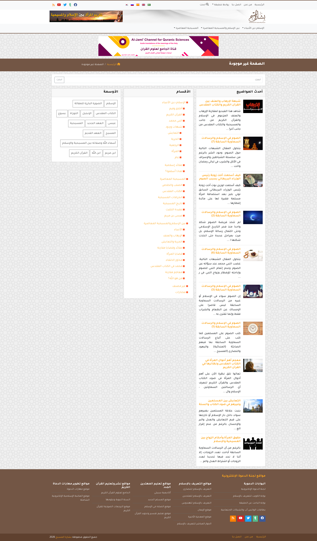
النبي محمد (175, 120)
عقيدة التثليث (174, 209)
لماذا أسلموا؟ (173, 171)
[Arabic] (149, 5)
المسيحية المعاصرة (187, 28)
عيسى (112, 123)
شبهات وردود (174, 127)
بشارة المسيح (64, 537)
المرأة (175, 151)
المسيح (111, 133)
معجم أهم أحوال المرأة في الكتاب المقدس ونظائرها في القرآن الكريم (221, 364)
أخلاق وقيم (175, 108)
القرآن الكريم (174, 114)
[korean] (126, 5)
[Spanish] (138, 5)
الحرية (175, 139)
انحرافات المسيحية (170, 197)
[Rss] (53, 5)
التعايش (173, 133)
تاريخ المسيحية (172, 203)
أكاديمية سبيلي (162, 493)
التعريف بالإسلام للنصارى (197, 489)
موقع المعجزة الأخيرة (199, 517)
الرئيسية (259, 5)
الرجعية (174, 145)
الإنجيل (86, 113)
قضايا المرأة (174, 254)
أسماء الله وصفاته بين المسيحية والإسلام (89, 143)
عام (177, 157)
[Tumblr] (70, 5)
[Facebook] (75, 5)
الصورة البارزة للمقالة (88, 103)
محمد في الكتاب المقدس (166, 266)
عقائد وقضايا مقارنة (169, 248)
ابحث (203, 5)
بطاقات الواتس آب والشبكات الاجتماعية (243, 510)
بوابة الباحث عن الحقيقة (252, 503)
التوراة (74, 113)
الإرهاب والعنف (172, 235)
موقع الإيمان (204, 510)
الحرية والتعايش (171, 241)
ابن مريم (110, 153)
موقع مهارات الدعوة (78, 489)
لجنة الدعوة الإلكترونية (253, 489)
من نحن (248, 5)
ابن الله (96, 153)
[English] (143, 5)
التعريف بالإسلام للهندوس (196, 503)
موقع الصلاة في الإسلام (157, 507)
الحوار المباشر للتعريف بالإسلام (194, 524)
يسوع (62, 113)
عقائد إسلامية (173, 165)
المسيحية (76, 123)
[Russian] (132, 5)
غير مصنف (179, 286)
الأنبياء (178, 229)
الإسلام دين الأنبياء (254, 28)
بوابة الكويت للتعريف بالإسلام (249, 496)
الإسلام (111, 103)
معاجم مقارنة (173, 272)
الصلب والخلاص (172, 185)
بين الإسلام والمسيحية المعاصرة (221, 28)
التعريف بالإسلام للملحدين (196, 496)
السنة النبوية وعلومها (118, 500)
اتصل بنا (236, 5)
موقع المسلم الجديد (159, 500)
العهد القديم (93, 133)
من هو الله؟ (175, 278)
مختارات (180, 292)
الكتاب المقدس (172, 191)
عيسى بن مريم (173, 215)
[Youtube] (58, 5)
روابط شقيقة (221, 5)
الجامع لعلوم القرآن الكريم (115, 493)
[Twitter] (65, 5)
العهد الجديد (95, 123)
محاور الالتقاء (174, 260)
